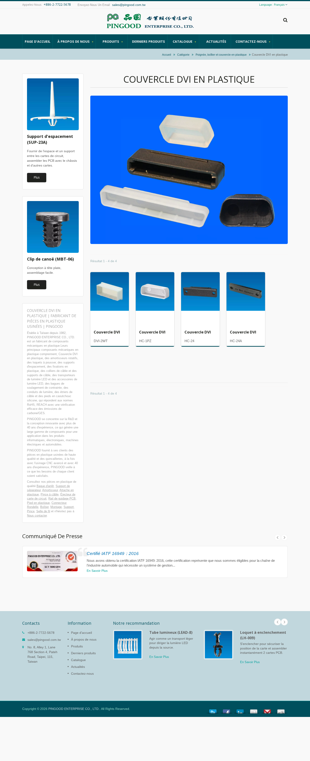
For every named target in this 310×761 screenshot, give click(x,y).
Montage (56, 507)
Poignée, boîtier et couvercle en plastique (221, 54)
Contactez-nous (252, 41)
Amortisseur (50, 490)
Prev (277, 537)
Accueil (166, 54)
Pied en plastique (38, 503)
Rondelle (32, 507)
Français (279, 4)
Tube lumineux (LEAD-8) (170, 632)
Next (284, 537)
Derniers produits (148, 41)
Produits (111, 41)
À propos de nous (74, 41)
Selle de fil (43, 511)
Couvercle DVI (107, 332)
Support (69, 507)
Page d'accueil (37, 41)
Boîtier (44, 507)
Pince (30, 511)
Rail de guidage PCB (62, 498)
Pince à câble (50, 494)
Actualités (216, 41)
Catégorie (183, 54)
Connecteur (59, 503)
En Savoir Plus (97, 570)
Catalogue (183, 41)
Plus (37, 177)
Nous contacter (37, 515)
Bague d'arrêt (45, 486)
